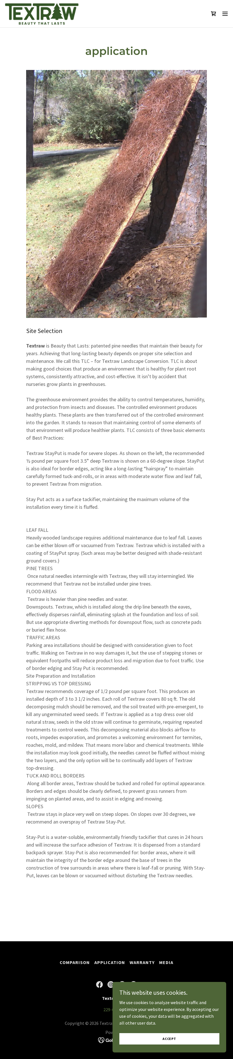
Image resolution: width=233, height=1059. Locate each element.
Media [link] (166, 962)
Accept (169, 1039)
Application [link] (109, 962)
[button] (225, 13)
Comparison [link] (75, 962)
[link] (42, 13)
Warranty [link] (142, 962)
